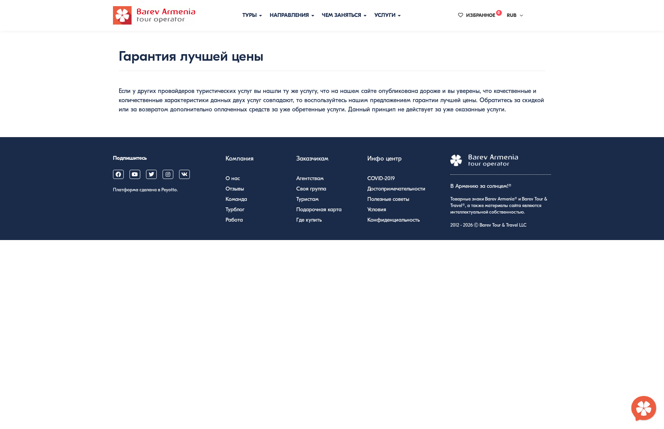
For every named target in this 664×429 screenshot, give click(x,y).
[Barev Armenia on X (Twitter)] (151, 174)
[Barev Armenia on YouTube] (134, 174)
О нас (233, 178)
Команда (236, 199)
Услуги (385, 15)
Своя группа (311, 189)
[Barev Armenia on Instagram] (168, 174)
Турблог (235, 209)
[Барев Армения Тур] (154, 15)
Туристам (307, 199)
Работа (234, 220)
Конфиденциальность (393, 220)
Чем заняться (342, 15)
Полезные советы (388, 199)
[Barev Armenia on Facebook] (118, 174)
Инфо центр (384, 158)
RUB (511, 15)
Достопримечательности (396, 189)
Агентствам (310, 178)
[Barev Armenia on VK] (184, 174)
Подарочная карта (319, 209)
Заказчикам (312, 158)
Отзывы (235, 189)
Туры (250, 15)
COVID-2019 (381, 178)
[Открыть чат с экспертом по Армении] (644, 409)
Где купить (309, 220)
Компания (240, 158)
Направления (290, 15)
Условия (376, 209)
